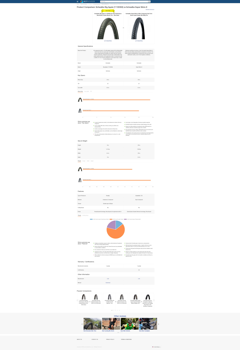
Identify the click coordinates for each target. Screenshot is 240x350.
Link (108, 278)
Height (83, 161)
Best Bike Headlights (144, 331)
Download (108, 282)
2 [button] (113, 310)
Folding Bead (85, 215)
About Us (79, 339)
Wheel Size (80, 91)
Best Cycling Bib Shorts (108, 331)
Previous (77, 300)
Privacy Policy (110, 339)
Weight (79, 161)
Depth (92, 161)
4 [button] (117, 310)
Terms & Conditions (126, 339)
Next (154, 300)
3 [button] (115, 310)
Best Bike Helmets (125, 331)
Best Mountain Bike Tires (90, 331)
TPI (91, 91)
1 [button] (112, 310)
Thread (79, 215)
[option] (90, 301)
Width (88, 161)
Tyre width (86, 91)
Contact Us (95, 339)
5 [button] (119, 310)
